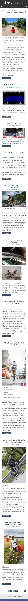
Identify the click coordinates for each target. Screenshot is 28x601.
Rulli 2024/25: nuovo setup (14, 85)
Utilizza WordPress (8, 596)
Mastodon (2, 600)
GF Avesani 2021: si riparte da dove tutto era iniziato (14, 441)
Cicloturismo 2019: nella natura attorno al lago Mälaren (14, 523)
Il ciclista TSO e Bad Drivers (14, 153)
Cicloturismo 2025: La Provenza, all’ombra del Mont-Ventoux (14, 12)
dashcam (13, 162)
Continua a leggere (6, 78)
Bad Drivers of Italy (6, 157)
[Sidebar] (1, 6)
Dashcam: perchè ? (14, 123)
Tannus (3, 282)
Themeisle (21, 596)
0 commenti (18, 15)
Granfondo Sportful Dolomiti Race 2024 (14, 186)
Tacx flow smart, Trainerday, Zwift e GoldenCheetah (14, 303)
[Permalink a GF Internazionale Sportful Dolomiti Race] (14, 367)
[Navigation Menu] (26, 6)
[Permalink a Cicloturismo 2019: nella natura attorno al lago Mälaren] (14, 546)
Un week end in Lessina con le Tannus (14, 241)
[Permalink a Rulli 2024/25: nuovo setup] (14, 97)
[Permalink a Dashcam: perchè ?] (14, 133)
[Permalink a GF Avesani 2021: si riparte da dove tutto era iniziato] (14, 465)
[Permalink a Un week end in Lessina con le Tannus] (14, 256)
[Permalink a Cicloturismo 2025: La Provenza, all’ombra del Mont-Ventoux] (14, 26)
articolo (3, 513)
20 (16, 590)
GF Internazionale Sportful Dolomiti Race (14, 344)
